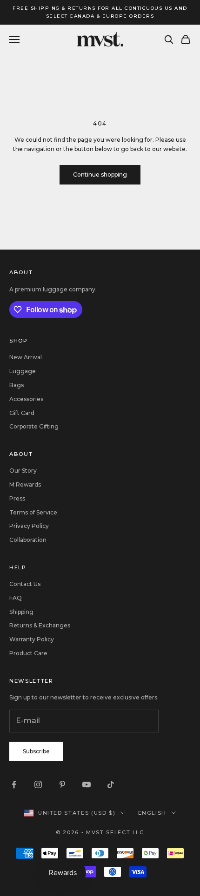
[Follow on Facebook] (14, 784)
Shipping (21, 611)
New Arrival (25, 357)
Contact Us (24, 583)
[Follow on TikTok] (110, 784)
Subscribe (36, 751)
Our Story (23, 470)
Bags (16, 385)
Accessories (26, 398)
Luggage (22, 371)
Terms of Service (33, 512)
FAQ (15, 597)
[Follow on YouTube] (86, 784)
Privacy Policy (29, 525)
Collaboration (28, 539)
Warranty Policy (31, 639)
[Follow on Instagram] (38, 784)
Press (17, 498)
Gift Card (21, 412)
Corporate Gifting (34, 426)
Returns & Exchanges (39, 625)
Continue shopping (100, 174)
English (152, 813)
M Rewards (25, 484)
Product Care (28, 653)
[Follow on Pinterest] (62, 784)
